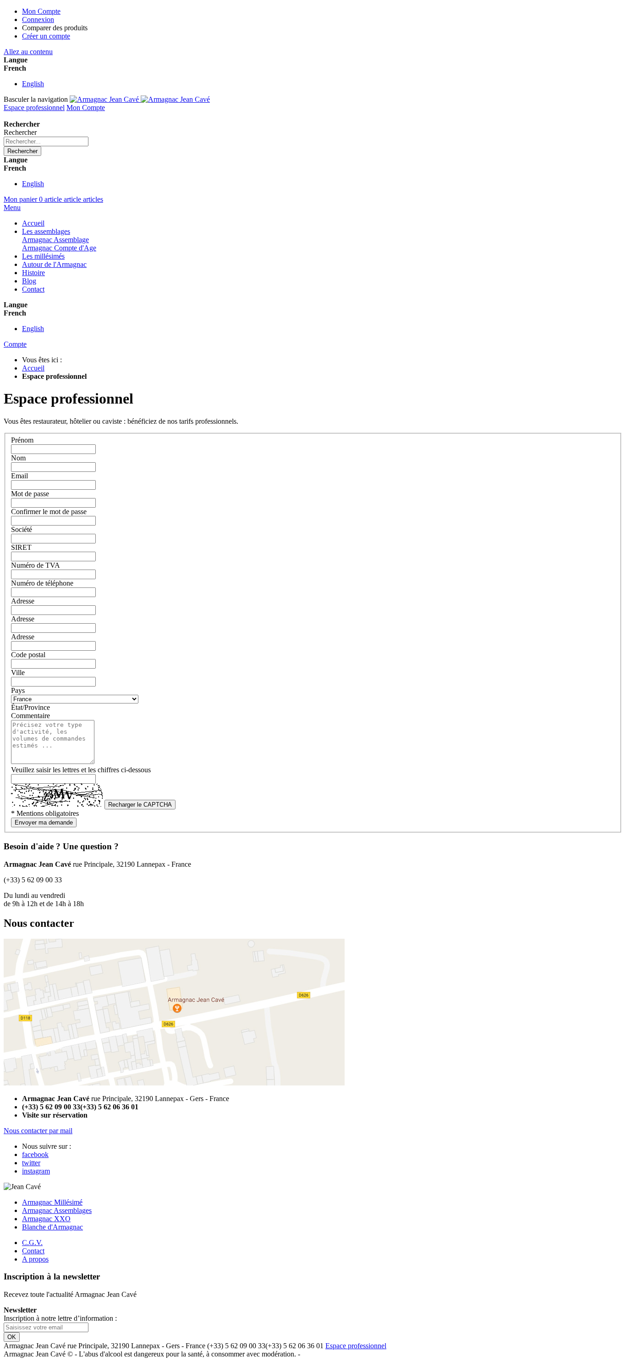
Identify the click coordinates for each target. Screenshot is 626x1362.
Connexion (38, 19)
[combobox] (46, 141)
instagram (36, 1171)
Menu (12, 207)
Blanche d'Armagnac (52, 1227)
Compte (15, 344)
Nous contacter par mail (38, 1131)
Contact (33, 1251)
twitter (31, 1163)
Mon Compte (41, 11)
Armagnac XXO (46, 1219)
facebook (35, 1154)
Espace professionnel (34, 107)
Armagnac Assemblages (57, 1210)
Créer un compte (46, 36)
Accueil (33, 368)
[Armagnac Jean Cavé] (140, 99)
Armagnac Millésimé (52, 1202)
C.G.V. (32, 1242)
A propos (35, 1259)
